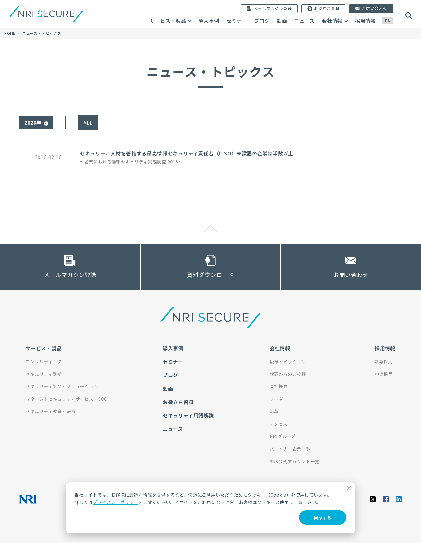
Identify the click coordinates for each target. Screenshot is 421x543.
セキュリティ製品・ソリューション (62, 386)
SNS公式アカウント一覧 (295, 461)
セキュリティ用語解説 (188, 415)
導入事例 (208, 20)
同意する (322, 517)
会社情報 (332, 20)
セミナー (236, 20)
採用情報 (365, 20)
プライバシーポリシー (115, 502)
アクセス (279, 424)
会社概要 (279, 386)
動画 (282, 20)
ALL (88, 122)
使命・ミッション (288, 361)
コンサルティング (44, 361)
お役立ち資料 (178, 402)
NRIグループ (283, 436)
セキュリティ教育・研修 (51, 411)
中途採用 (384, 374)
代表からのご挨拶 (288, 374)
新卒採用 (384, 361)
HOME (9, 33)
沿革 (274, 411)
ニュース (304, 20)
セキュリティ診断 (44, 374)
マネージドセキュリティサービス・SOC (66, 399)
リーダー (279, 399)
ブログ (262, 20)
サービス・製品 (168, 20)
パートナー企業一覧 (290, 449)
